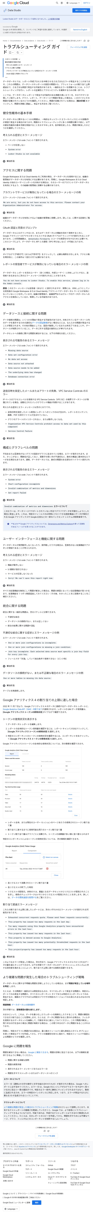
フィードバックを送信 (78, 47)
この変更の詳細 (54, 19)
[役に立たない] (88, 41)
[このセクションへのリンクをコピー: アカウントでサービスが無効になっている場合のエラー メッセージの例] (83, 192)
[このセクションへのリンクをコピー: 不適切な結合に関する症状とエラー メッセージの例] (61, 633)
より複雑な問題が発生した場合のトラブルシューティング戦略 (31, 1107)
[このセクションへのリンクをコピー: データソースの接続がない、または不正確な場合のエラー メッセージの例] (85, 673)
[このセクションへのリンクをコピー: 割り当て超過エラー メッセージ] (39, 904)
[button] (46, 161)
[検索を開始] (57, 2)
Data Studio (14, 10)
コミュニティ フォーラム (34, 1165)
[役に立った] (84, 41)
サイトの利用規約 (37, 1194)
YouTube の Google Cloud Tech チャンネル (80, 1184)
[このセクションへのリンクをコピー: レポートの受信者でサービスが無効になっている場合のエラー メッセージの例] (5, 267)
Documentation (15, 41)
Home (5, 41)
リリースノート (31, 1173)
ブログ (73, 1165)
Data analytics (29, 41)
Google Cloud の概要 (55, 1169)
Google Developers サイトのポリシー (75, 1146)
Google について (9, 1194)
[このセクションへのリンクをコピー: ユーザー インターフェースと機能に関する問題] (66, 539)
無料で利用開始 (81, 10)
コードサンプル (54, 1173)
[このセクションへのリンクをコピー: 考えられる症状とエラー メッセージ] (44, 135)
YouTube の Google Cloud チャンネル (80, 1178)
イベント (73, 1169)
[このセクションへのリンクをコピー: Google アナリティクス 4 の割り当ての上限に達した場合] (80, 700)
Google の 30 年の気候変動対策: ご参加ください (22, 1197)
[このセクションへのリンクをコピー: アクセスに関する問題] (34, 170)
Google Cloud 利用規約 (54, 1194)
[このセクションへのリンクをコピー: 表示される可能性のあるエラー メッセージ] (52, 340)
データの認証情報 (39, 323)
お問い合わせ (8, 1181)
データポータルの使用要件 (23, 1005)
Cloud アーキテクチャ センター (57, 1178)
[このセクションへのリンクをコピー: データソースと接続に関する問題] (48, 313)
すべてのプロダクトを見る (12, 1166)
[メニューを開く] (3, 3)
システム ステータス (33, 1177)
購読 (36, 1202)
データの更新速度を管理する (24, 897)
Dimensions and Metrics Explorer (60, 524)
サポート (28, 1169)
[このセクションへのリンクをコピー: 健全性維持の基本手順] (34, 113)
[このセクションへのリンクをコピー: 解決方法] (17, 161)
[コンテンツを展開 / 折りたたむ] (19, 59)
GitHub (50, 1165)
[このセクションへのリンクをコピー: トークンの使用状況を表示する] (39, 719)
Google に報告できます (38, 1052)
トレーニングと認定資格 (57, 1183)
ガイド (51, 41)
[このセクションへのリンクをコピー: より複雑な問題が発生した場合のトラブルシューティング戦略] (86, 977)
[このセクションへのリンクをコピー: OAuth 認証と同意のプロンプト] (39, 228)
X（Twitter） (75, 1173)
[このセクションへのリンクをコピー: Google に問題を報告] (33, 1046)
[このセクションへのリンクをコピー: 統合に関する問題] (28, 606)
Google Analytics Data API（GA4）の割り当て (22, 709)
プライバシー (23, 1194)
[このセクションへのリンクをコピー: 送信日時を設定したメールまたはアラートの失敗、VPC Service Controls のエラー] (10, 394)
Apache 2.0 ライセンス (27, 1146)
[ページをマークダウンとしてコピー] (18, 52)
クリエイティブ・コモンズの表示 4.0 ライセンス (54, 1144)
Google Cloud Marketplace (8, 1176)
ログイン (86, 3)
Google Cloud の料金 (10, 1171)
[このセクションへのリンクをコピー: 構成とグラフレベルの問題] (40, 447)
